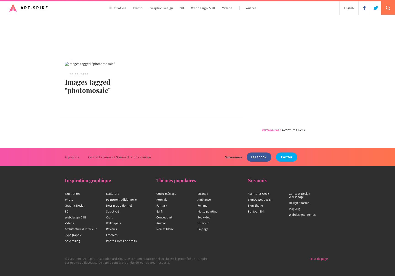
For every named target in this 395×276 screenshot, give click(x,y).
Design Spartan (299, 203)
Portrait (161, 199)
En (349, 8)
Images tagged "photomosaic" (88, 86)
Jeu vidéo (204, 217)
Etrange (203, 194)
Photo (138, 8)
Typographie (73, 235)
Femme (202, 205)
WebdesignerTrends (302, 215)
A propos (72, 157)
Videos (227, 8)
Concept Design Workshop (299, 195)
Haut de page (319, 259)
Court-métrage (166, 194)
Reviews (111, 229)
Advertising (72, 241)
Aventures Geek (294, 130)
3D (182, 8)
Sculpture (112, 194)
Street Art (112, 211)
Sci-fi (159, 211)
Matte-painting (207, 211)
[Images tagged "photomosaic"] (106, 64)
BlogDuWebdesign (260, 199)
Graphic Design (161, 8)
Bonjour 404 (256, 211)
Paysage (203, 229)
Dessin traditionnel (119, 205)
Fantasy (161, 205)
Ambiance (204, 199)
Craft (109, 217)
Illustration (117, 8)
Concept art (164, 217)
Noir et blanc (164, 229)
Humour (203, 223)
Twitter (286, 157)
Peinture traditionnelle (121, 199)
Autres (251, 8)
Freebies (111, 235)
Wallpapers (113, 223)
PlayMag (294, 209)
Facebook (259, 157)
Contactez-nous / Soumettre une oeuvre (119, 157)
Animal (160, 223)
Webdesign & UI (203, 8)
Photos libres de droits (121, 241)
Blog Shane (255, 205)
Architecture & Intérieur (81, 229)
